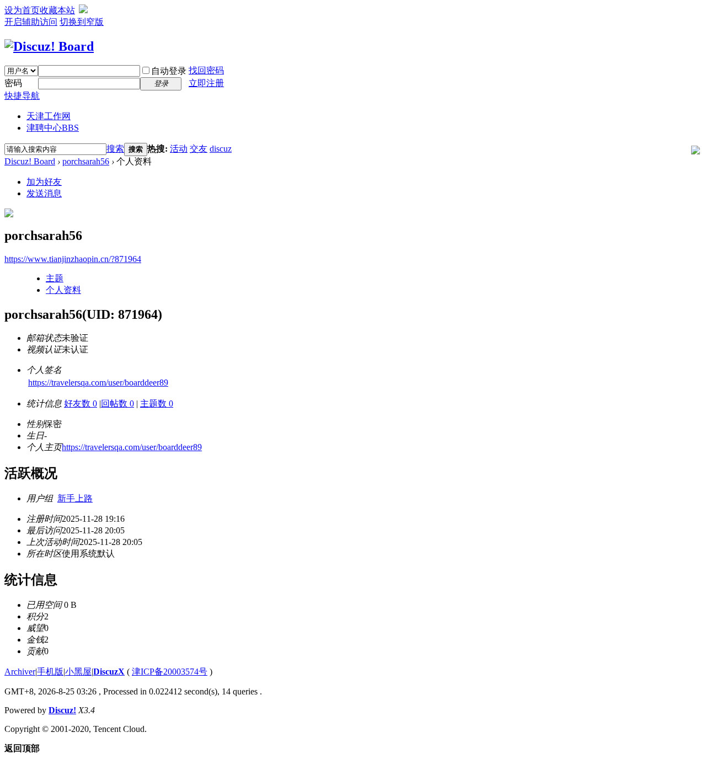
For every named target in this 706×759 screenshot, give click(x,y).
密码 (13, 83)
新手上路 (75, 498)
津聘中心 (52, 127)
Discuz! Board (29, 161)
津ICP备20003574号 (169, 671)
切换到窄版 (82, 21)
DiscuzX (109, 671)
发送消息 (44, 193)
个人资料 (63, 290)
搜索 (115, 148)
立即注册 (206, 83)
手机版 (50, 671)
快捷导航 (22, 95)
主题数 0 (156, 403)
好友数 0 (80, 403)
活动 (179, 148)
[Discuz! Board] (49, 46)
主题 (54, 278)
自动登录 (168, 71)
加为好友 (44, 181)
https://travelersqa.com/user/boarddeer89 (98, 382)
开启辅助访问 (30, 21)
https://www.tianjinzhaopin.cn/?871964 (72, 259)
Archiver (19, 671)
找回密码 (206, 70)
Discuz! (62, 710)
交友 (198, 148)
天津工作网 (48, 116)
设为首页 (22, 10)
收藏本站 (57, 10)
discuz (221, 148)
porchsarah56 (85, 161)
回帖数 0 (117, 403)
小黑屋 (78, 671)
